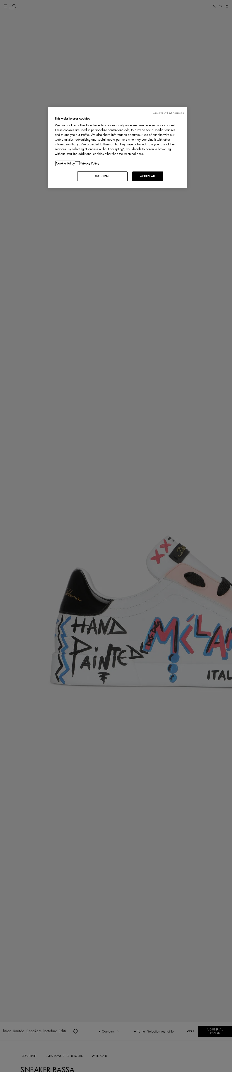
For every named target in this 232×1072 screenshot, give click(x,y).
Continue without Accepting (168, 113)
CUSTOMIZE (102, 176)
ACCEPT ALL (147, 176)
